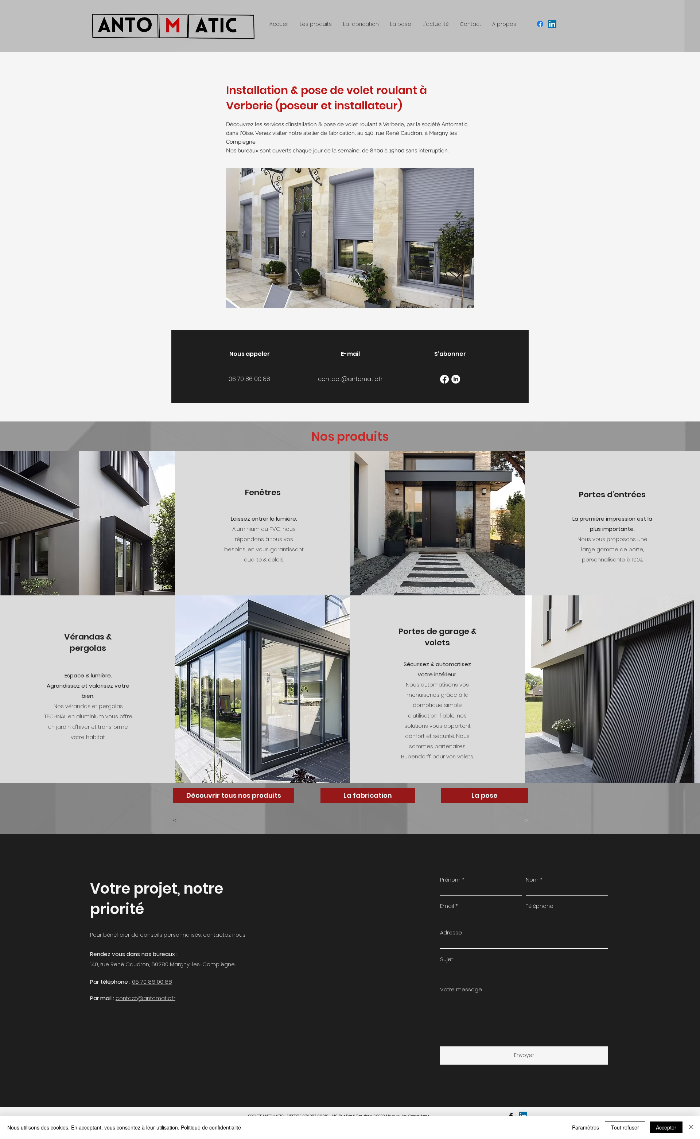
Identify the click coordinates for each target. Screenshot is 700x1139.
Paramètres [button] (585, 1127)
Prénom (450, 879)
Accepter (666, 1127)
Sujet (446, 959)
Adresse (451, 932)
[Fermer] (691, 1127)
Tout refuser (625, 1127)
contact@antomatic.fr (145, 998)
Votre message (461, 989)
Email (447, 906)
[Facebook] (444, 379)
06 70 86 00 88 (152, 982)
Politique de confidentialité (211, 1127)
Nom (532, 879)
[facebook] (540, 24)
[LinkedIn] (455, 379)
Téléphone (539, 906)
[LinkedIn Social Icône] (552, 24)
